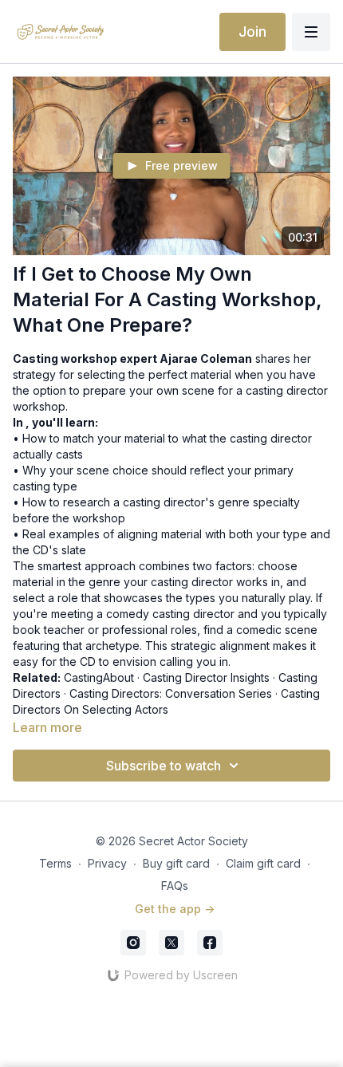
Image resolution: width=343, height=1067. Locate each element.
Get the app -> (175, 908)
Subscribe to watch (163, 766)
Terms (55, 863)
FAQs (174, 885)
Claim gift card (263, 863)
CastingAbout (99, 677)
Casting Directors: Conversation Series (170, 693)
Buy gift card (176, 863)
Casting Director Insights (206, 677)
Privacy (107, 863)
